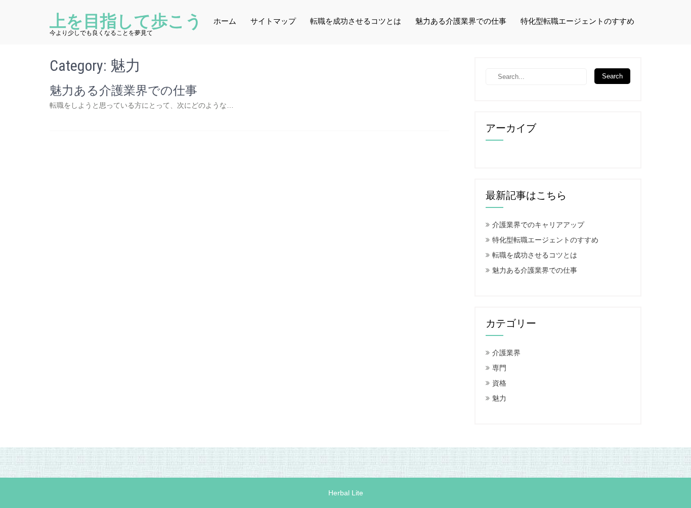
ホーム (224, 21)
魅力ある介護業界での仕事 (460, 21)
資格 (499, 383)
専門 (499, 367)
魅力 (499, 398)
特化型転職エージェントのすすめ (577, 21)
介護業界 (506, 352)
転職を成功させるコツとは (355, 21)
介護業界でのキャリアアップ (538, 224)
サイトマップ (273, 21)
